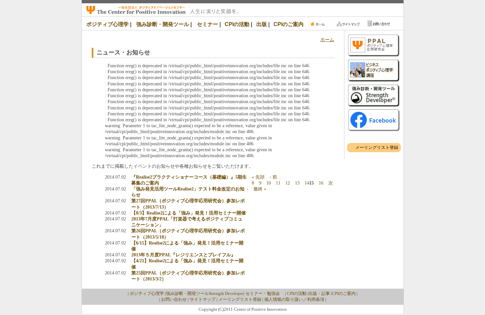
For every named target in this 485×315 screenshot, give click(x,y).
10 (268, 183)
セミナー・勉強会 (264, 293)
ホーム (327, 39)
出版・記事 (319, 293)
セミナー (207, 24)
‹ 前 (273, 177)
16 (321, 183)
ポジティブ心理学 (107, 24)
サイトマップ (202, 299)
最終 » (259, 188)
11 (278, 183)
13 (297, 183)
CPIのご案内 (289, 24)
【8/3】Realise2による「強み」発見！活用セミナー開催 (188, 213)
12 (287, 183)
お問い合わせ (174, 299)
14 (307, 183)
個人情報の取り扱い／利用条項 (294, 299)
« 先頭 (258, 177)
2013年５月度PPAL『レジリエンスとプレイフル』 (183, 254)
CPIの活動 (237, 24)
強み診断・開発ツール (162, 24)
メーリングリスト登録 (376, 147)
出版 (261, 24)
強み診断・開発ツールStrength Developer (204, 293)
